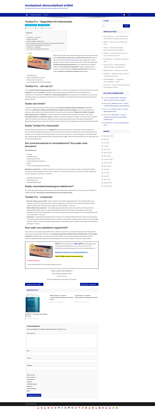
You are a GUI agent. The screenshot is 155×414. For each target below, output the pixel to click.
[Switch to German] (69, 408)
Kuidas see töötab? (32, 39)
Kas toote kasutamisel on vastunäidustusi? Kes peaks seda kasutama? (46, 43)
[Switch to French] (65, 408)
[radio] (58, 276)
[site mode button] (125, 15)
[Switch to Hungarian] (76, 408)
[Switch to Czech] (45, 408)
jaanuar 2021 (107, 156)
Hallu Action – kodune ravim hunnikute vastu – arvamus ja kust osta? (90, 284)
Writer (38, 28)
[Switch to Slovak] (106, 408)
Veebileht (29, 365)
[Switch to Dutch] (52, 408)
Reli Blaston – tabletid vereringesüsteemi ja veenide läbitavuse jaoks (116, 75)
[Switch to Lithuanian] (89, 408)
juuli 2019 (106, 169)
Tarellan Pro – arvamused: (34, 47)
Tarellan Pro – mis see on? (34, 37)
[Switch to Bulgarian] (38, 408)
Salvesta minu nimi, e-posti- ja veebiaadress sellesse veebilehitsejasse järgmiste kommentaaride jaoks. (32, 383)
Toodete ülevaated (35, 15)
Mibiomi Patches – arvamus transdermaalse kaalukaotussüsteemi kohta (61, 297)
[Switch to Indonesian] (79, 408)
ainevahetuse (75, 60)
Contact (46, 15)
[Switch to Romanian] (103, 408)
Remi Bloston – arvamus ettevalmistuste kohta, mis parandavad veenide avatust (115, 117)
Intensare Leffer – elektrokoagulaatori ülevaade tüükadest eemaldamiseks (115, 66)
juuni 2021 (106, 142)
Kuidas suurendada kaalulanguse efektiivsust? (39, 45)
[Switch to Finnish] (62, 408)
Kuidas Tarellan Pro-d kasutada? (35, 41)
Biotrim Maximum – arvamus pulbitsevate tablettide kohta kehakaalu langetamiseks (116, 37)
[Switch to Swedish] (116, 408)
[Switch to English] (55, 408)
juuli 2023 (106, 139)
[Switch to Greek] (72, 408)
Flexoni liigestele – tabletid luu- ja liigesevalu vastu (116, 60)
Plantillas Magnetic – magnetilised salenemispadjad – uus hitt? (114, 80)
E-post (29, 358)
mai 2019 (106, 176)
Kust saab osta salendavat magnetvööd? (38, 49)
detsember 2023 (108, 136)
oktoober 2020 (108, 162)
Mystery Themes (41, 404)
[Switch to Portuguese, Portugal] (99, 408)
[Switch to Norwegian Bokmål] (93, 408)
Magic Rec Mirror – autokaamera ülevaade (116, 70)
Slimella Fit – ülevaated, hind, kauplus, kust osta (36, 315)
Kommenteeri (31, 333)
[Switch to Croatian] (41, 408)
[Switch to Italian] (82, 408)
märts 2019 (107, 179)
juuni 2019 (106, 172)
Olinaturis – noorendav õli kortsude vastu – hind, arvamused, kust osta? (116, 54)
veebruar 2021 (108, 152)
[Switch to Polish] (96, 408)
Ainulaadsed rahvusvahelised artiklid (49, 5)
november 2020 (108, 159)
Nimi (28, 351)
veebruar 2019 (108, 183)
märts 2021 (107, 149)
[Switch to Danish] (48, 408)
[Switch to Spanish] (113, 408)
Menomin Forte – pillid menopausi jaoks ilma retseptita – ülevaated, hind (35, 284)
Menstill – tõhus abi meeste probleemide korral (115, 43)
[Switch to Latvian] (86, 408)
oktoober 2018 (108, 186)
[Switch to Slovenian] (110, 408)
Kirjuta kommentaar (48, 28)
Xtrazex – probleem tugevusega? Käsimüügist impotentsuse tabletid (114, 49)
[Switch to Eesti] (58, 408)
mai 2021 (106, 146)
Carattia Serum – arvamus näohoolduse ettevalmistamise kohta (86, 296)
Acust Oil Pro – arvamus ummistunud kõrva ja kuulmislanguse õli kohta (117, 86)
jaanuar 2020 (107, 166)
